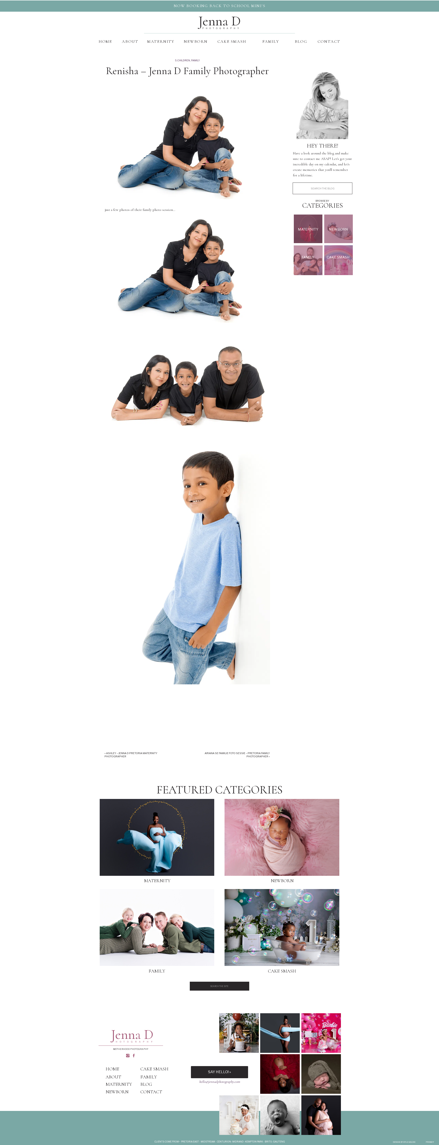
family (195, 60)
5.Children (182, 60)
